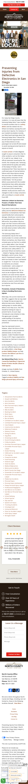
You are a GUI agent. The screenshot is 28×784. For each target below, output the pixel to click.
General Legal (9, 461)
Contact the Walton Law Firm (12, 353)
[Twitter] (14, 690)
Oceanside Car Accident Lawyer (15, 472)
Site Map (14, 716)
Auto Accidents (9, 401)
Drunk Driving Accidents (12, 440)
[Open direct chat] (24, 764)
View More (14, 572)
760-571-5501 (10, 684)
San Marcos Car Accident (13, 490)
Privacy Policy (14, 714)
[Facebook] (10, 690)
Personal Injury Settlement (13, 483)
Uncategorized (9, 507)
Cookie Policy (7, 740)
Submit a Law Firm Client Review (14, 578)
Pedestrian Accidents (11, 479)
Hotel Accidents (10, 464)
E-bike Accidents (10, 442)
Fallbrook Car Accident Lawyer (14, 453)
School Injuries (9, 498)
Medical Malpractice (11, 466)
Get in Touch (14, 587)
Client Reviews (14, 526)
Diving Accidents (10, 433)
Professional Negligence (12, 487)
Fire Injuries (8, 455)
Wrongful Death (10, 516)
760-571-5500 (12, 681)
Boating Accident (10, 412)
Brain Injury (8, 414)
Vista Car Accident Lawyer (13, 511)
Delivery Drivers (10, 431)
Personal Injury (9, 481)
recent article (7, 152)
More (23, 9)
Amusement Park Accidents (13, 397)
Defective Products (11, 429)
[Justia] (17, 690)
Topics (4, 393)
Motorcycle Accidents (12, 468)
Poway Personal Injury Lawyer (14, 485)
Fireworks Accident (11, 457)
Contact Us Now (14, 654)
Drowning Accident (11, 438)
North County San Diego (12, 470)
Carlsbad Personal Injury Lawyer (15, 423)
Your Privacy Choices (12, 737)
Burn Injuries (13, 375)
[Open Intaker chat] (10, 783)
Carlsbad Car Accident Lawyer (14, 420)
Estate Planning (10, 451)
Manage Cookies (19, 740)
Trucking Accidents (11, 505)
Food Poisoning (10, 459)
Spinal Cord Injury (10, 503)
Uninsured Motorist (11, 509)
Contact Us (14, 9)
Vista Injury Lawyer (11, 513)
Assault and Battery (11, 399)
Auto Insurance (10, 403)
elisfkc (16, 369)
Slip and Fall (9, 500)
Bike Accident (9, 410)
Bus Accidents (9, 418)
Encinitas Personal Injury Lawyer (15, 444)
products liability (13, 377)
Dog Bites (8, 436)
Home (4, 9)
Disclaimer (14, 711)
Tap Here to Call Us (14, 5)
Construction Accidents (12, 427)
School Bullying (10, 496)
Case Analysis (9, 425)
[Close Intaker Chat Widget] (26, 764)
